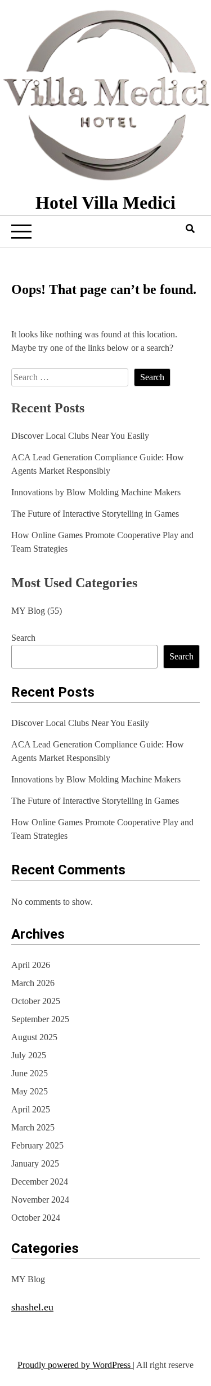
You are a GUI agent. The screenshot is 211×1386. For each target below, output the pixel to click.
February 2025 (37, 1145)
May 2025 (29, 1091)
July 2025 (28, 1055)
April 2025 (30, 1109)
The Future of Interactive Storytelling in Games (95, 513)
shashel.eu (32, 1307)
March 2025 (33, 1127)
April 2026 (30, 965)
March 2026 (33, 983)
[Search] (190, 229)
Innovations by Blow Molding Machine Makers (96, 492)
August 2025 (34, 1037)
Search (23, 638)
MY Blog (28, 610)
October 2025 (35, 1001)
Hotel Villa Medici (105, 202)
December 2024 (39, 1181)
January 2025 (35, 1163)
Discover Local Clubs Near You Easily (80, 436)
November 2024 (40, 1199)
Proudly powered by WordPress (75, 1365)
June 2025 (29, 1073)
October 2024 (35, 1217)
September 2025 (40, 1019)
